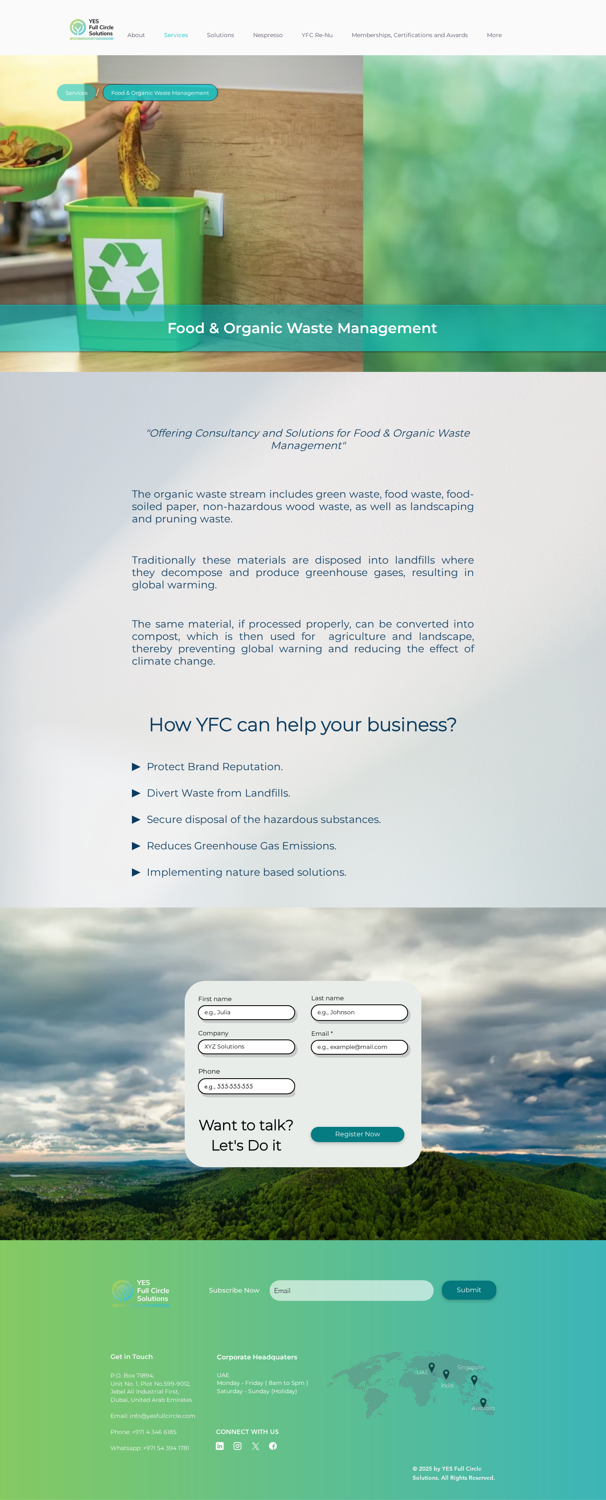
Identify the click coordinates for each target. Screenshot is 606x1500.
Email (320, 1033)
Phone (209, 1071)
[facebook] (273, 1446)
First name (215, 999)
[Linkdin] (219, 1446)
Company (213, 1033)
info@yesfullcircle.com (162, 1416)
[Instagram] (237, 1446)
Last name (327, 998)
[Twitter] (255, 1446)
